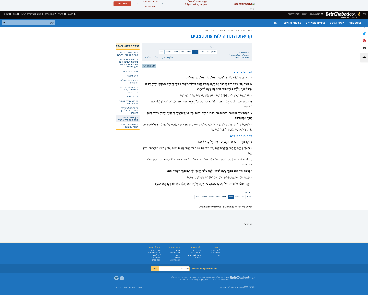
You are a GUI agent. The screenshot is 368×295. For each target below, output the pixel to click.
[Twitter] (116, 278)
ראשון (213, 52)
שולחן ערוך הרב (155, 257)
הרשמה (198, 257)
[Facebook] (122, 278)
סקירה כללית (156, 250)
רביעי (195, 52)
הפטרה (168, 52)
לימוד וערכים (337, 22)
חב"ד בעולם (156, 260)
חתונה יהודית (175, 253)
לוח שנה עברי (196, 253)
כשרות (177, 257)
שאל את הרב (49, 14)
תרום (15, 14)
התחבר (70, 14)
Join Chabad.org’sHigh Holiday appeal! (196, 3)
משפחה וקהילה (292, 22)
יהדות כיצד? (354, 22)
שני (207, 52)
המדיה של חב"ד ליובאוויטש (230, 287)
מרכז (242, 287)
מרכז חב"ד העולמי (177, 277)
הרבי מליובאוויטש (154, 253)
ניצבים (206, 30)
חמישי (189, 52)
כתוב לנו (118, 287)
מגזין (218, 255)
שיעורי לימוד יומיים (194, 255)
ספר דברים (218, 30)
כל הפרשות (232, 30)
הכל (161, 52)
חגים (178, 250)
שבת (178, 255)
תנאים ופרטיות (129, 287)
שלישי (202, 52)
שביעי (176, 52)
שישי (182, 52)
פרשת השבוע (246, 30)
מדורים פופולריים (315, 22)
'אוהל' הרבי (156, 255)
